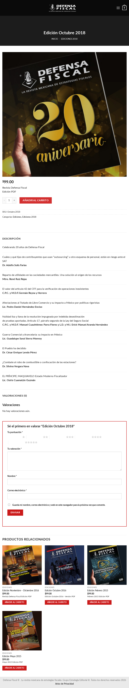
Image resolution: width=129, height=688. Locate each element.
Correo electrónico (17, 490)
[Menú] (118, 8)
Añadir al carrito (36, 200)
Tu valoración (14, 449)
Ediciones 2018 (69, 39)
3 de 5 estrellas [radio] (58, 437)
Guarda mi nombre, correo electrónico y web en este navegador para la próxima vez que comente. (58, 505)
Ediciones (17, 217)
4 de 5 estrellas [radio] (83, 437)
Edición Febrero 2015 (97, 590)
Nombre (12, 476)
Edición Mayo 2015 (11, 656)
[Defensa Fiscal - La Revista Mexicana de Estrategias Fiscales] (64, 8)
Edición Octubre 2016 (55, 590)
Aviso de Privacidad (64, 684)
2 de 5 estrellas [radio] (34, 437)
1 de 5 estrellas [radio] (14, 437)
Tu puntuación (15, 432)
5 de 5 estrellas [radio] (16, 442)
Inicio (54, 39)
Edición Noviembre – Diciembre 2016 (20, 590)
